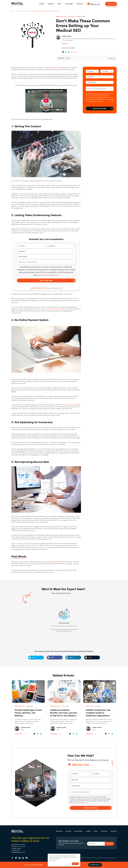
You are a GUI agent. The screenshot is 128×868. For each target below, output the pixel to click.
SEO (68, 58)
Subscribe (109, 843)
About (59, 4)
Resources (80, 4)
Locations (113, 831)
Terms (56, 275)
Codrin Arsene (25, 727)
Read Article (18, 733)
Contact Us (110, 4)
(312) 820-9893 (15, 850)
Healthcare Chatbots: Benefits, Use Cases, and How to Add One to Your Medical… (63, 713)
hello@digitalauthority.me (18, 852)
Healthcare (71, 16)
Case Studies (69, 4)
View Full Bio (73, 52)
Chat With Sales (94, 865)
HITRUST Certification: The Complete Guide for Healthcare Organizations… (98, 713)
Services (41, 4)
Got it (75, 863)
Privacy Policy (45, 275)
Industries (51, 4)
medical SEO (55, 68)
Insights (88, 831)
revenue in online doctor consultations (54, 309)
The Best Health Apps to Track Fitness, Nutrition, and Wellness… (28, 713)
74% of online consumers (67, 405)
